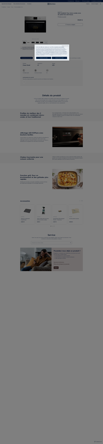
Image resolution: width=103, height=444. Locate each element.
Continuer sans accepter (65, 45)
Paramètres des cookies (44, 57)
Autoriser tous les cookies (59, 57)
